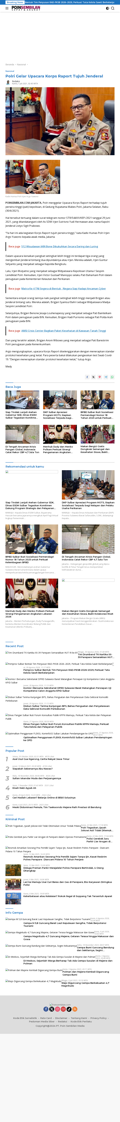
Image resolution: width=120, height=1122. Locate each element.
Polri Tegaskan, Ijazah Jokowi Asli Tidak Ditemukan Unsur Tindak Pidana (97, 829)
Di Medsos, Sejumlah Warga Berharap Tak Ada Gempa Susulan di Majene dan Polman (67, 962)
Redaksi (16, 81)
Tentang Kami (79, 1018)
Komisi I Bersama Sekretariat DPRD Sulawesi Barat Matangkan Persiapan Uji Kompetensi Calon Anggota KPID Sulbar (67, 689)
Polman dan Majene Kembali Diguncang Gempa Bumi (85, 973)
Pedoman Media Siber (42, 1021)
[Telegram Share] (106, 377)
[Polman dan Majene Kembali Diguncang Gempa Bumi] (33, 970)
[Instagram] (57, 1009)
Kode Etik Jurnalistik (25, 1018)
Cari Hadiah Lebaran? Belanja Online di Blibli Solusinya (43, 797)
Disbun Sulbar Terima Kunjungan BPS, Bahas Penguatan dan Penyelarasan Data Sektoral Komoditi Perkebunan (66, 707)
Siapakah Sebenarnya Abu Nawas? (32, 768)
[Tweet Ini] (93, 377)
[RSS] (74, 1009)
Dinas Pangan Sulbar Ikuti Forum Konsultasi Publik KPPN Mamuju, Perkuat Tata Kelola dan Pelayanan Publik (66, 725)
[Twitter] (51, 1009)
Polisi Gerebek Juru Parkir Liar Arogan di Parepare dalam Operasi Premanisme (101, 840)
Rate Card (46, 1018)
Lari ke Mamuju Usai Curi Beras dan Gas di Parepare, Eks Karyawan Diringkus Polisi (67, 883)
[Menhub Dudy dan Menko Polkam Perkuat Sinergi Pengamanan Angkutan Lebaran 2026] (60, 434)
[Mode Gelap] (107, 8)
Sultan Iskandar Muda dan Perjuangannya (36, 778)
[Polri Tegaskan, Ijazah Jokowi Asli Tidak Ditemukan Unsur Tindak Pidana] (43, 826)
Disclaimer (61, 1018)
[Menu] (7, 8)
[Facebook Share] (87, 377)
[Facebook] (45, 1009)
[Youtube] (63, 1009)
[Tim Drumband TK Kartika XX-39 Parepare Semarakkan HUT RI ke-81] (41, 652)
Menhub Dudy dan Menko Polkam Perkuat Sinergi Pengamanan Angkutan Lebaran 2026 (58, 449)
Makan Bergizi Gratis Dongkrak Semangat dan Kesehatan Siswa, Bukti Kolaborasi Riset (95, 449)
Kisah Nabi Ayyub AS (24, 788)
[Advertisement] (60, 35)
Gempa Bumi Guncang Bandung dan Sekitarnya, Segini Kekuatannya (95, 949)
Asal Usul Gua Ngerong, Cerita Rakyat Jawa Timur (41, 759)
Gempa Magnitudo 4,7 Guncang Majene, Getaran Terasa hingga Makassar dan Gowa (68, 938)
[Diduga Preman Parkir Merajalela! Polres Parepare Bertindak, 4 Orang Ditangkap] (13, 870)
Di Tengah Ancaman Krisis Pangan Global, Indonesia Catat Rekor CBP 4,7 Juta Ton (22, 449)
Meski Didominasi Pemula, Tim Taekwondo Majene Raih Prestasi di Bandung (56, 807)
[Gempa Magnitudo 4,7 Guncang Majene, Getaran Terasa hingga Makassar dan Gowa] (49, 932)
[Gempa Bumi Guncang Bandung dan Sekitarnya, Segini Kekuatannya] (41, 946)
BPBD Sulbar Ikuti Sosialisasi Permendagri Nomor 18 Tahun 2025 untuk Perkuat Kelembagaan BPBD (97, 415)
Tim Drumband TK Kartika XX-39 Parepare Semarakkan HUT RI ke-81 (95, 656)
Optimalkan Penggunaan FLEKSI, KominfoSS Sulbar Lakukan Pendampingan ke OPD (67, 739)
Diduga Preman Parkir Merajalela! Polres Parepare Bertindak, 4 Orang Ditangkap (63, 869)
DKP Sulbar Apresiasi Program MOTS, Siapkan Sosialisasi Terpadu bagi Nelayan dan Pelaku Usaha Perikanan (58, 415)
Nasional (9, 71)
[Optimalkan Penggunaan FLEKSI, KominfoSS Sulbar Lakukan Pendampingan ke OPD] (49, 733)
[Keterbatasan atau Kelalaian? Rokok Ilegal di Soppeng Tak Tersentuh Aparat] (13, 898)
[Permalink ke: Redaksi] (7, 82)
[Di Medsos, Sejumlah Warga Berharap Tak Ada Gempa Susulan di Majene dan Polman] (50, 957)
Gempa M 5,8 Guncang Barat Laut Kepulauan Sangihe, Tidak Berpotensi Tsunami (64, 924)
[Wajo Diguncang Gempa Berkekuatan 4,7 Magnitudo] (33, 981)
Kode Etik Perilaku (81, 1021)
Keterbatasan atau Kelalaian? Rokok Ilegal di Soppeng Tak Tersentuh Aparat (67, 896)
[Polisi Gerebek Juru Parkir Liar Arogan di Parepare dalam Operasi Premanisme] (46, 837)
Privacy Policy (98, 1018)
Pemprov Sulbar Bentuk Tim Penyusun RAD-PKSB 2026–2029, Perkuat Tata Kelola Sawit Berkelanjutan (66, 671)
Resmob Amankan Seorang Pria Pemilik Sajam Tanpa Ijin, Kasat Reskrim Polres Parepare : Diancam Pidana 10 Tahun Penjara (65, 858)
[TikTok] (69, 1009)
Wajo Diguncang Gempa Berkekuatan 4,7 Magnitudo (85, 984)
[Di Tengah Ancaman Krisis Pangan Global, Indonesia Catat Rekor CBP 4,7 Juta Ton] (22, 434)
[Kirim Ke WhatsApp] (112, 377)
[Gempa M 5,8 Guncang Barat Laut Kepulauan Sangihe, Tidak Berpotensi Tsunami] (47, 919)
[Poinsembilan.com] (25, 8)
